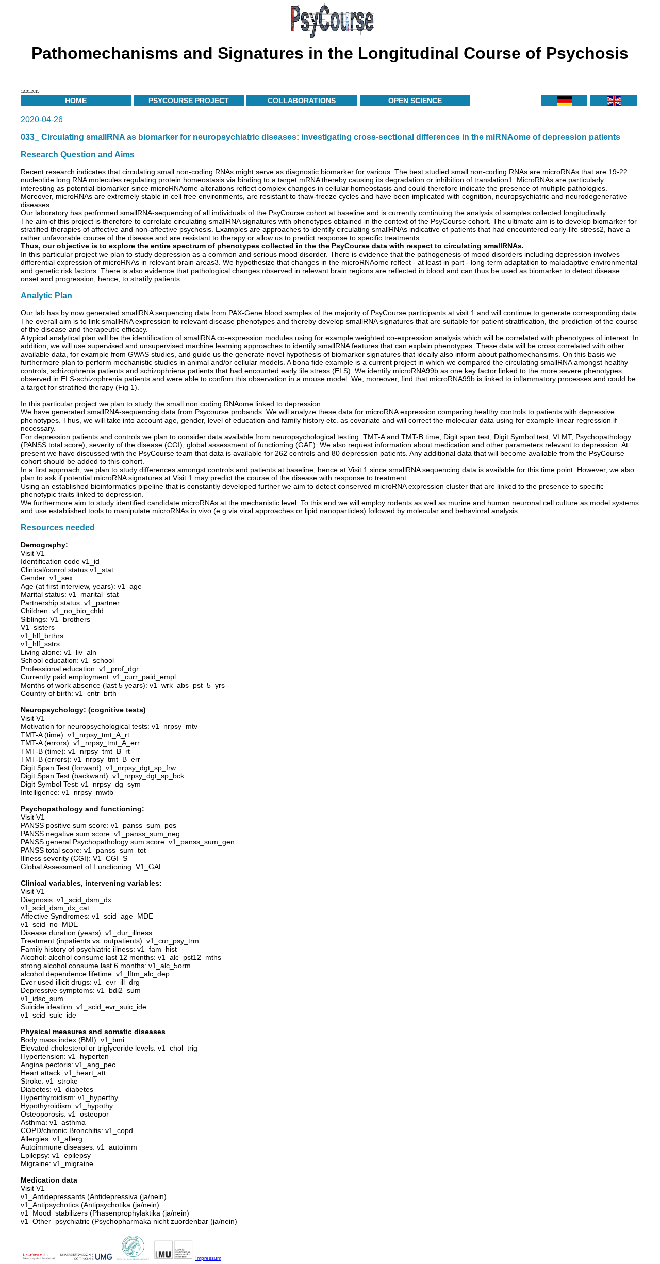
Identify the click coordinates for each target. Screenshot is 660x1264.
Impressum (208, 1258)
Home (76, 100)
